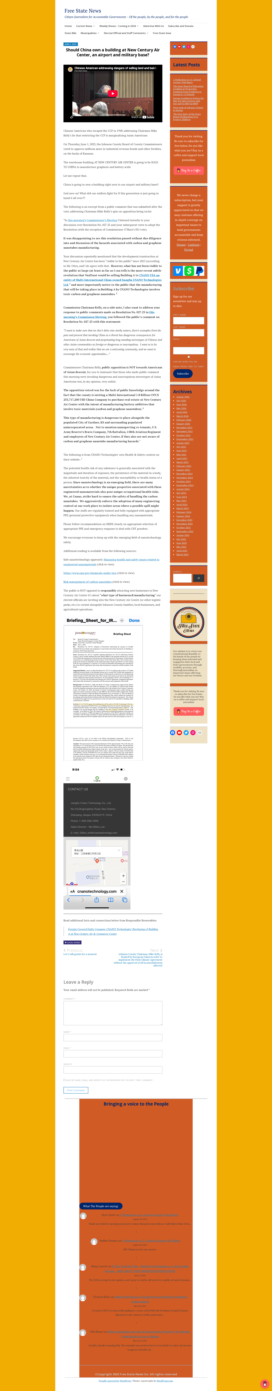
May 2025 (181, 454)
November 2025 (184, 431)
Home (68, 26)
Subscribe (183, 373)
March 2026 (182, 416)
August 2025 (182, 443)
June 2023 (181, 543)
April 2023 (181, 550)
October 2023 (183, 527)
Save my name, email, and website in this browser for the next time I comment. (109, 1080)
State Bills (70, 33)
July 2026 (181, 400)
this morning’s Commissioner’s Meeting (92, 220)
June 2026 (181, 404)
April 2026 (181, 412)
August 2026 (182, 396)
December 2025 (184, 427)
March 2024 (182, 508)
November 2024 (184, 477)
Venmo (181, 245)
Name (67, 1032)
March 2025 (182, 462)
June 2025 (181, 450)
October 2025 (183, 435)
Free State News (83, 10)
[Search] (198, 578)
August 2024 (182, 489)
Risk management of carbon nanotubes (87, 581)
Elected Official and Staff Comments (125, 33)
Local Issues (73, 942)
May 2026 (181, 408)
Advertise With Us (153, 26)
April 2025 (181, 458)
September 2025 (184, 439)
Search (177, 571)
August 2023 (182, 535)
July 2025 (181, 446)
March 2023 (182, 554)
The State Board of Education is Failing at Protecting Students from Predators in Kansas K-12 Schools (188, 90)
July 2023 (181, 539)
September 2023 (184, 531)
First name (179, 314)
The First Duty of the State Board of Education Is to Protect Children (187, 117)
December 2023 (184, 520)
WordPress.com (165, 1380)
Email (67, 1048)
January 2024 (183, 516)
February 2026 (183, 419)
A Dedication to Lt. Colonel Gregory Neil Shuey (187, 81)
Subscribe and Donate (181, 26)
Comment (69, 998)
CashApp (193, 245)
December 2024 (184, 473)
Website (67, 1064)
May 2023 (181, 546)
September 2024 (184, 485)
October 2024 (183, 481)
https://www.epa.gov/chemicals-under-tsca (89, 573)
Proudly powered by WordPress (115, 1380)
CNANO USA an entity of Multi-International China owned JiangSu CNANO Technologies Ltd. (112, 279)
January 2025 (183, 469)
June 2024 (181, 496)
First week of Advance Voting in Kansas (188, 109)
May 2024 (181, 500)
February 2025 (183, 466)
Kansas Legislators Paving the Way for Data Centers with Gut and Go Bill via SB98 (188, 101)
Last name (179, 327)
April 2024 (181, 504)
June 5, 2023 (70, 44)
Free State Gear (162, 33)
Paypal (188, 249)
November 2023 (184, 523)
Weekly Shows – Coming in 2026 (117, 26)
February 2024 (183, 512)
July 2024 (181, 492)
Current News (84, 26)
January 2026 (183, 423)
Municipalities (89, 33)
